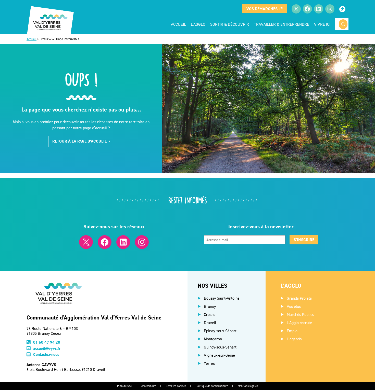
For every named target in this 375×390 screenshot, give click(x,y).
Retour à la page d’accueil (79, 141)
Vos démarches (262, 8)
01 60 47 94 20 (46, 342)
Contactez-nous (46, 354)
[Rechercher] (343, 24)
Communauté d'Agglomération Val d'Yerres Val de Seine (94, 317)
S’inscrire (304, 239)
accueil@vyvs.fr (47, 348)
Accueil (178, 24)
